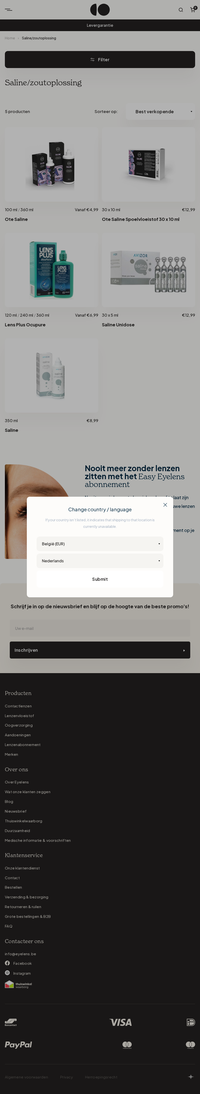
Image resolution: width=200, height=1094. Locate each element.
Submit (100, 579)
